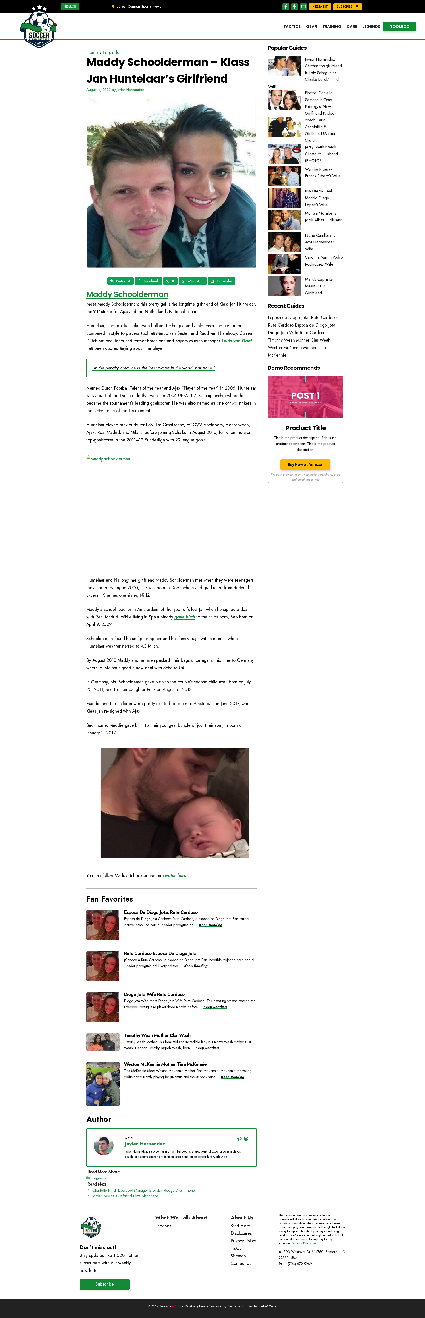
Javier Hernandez (145, 1143)
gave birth (184, 617)
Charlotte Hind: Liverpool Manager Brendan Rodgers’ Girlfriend (143, 1190)
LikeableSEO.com (267, 1306)
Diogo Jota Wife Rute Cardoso (154, 994)
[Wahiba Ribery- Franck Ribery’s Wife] (284, 177)
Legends (371, 26)
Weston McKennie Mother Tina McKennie (165, 1064)
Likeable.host (234, 1306)
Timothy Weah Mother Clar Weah (157, 1035)
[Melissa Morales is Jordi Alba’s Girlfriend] (284, 221)
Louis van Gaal (237, 341)
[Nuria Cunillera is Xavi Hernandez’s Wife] (284, 243)
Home (92, 52)
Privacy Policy (243, 1241)
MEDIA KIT (320, 6)
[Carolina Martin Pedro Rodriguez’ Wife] (284, 265)
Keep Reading (210, 924)
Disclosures (241, 1233)
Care (352, 26)
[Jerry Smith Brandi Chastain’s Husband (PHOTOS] (284, 155)
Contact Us (241, 1263)
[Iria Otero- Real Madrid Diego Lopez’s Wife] (284, 199)
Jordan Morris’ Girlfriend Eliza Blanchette (125, 1196)
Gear (311, 26)
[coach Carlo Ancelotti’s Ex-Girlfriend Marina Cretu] (284, 128)
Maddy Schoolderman (127, 294)
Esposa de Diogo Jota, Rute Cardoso (161, 912)
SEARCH (70, 6)
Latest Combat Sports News (139, 6)
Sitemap (238, 1256)
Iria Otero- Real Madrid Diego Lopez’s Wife (318, 198)
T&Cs (236, 1248)
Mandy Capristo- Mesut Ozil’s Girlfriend (319, 286)
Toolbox (399, 26)
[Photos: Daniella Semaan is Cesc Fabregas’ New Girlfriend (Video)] (284, 101)
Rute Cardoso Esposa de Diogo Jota (160, 953)
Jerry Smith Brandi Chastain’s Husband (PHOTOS (321, 154)
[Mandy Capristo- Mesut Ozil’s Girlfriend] (284, 287)
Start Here (240, 1226)
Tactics (292, 26)
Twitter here (174, 875)
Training (331, 26)
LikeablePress (206, 1306)
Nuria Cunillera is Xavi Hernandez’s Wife (320, 242)
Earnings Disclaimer (304, 1243)
